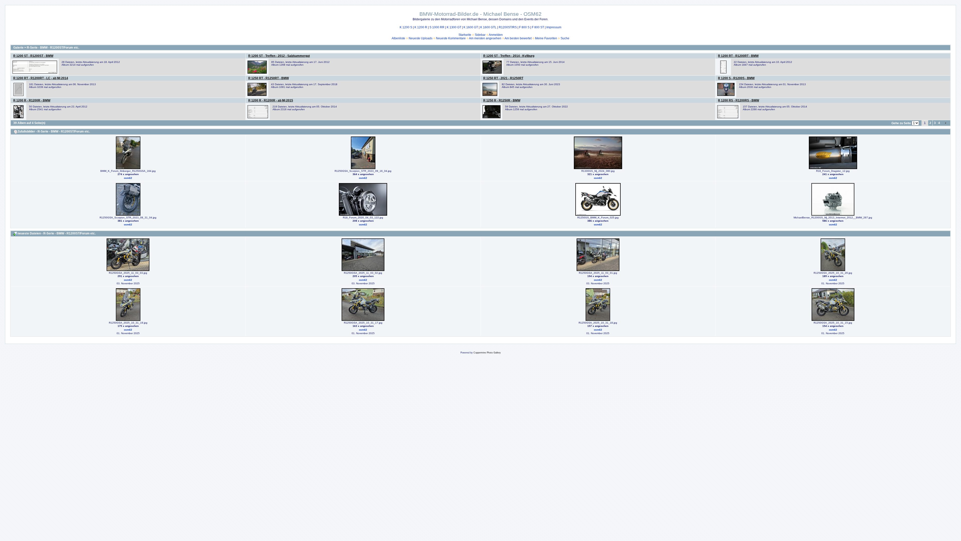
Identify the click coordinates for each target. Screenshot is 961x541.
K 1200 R (420, 27)
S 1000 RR (436, 27)
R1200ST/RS (508, 27)
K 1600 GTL (488, 27)
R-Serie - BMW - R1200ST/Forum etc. (53, 47)
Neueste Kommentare (451, 38)
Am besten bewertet (518, 38)
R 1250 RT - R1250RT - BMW (268, 78)
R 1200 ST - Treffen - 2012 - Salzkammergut (279, 56)
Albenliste (398, 38)
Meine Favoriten (546, 38)
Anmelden (496, 35)
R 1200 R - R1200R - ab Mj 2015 (270, 100)
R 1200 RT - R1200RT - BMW (738, 56)
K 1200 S (406, 27)
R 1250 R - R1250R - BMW (501, 100)
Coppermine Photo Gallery (487, 352)
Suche (565, 38)
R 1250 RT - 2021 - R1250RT (503, 78)
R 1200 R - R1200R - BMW (31, 100)
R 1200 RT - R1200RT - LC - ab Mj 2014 (40, 78)
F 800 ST (538, 27)
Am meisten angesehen (485, 38)
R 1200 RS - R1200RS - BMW (738, 100)
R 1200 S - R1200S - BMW (736, 78)
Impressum (553, 27)
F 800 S (524, 27)
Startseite (464, 35)
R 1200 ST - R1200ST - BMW (33, 56)
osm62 (128, 178)
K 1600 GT (470, 27)
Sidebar (480, 35)
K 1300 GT (454, 27)
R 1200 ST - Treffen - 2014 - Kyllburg (508, 56)
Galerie (18, 47)
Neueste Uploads (420, 38)
